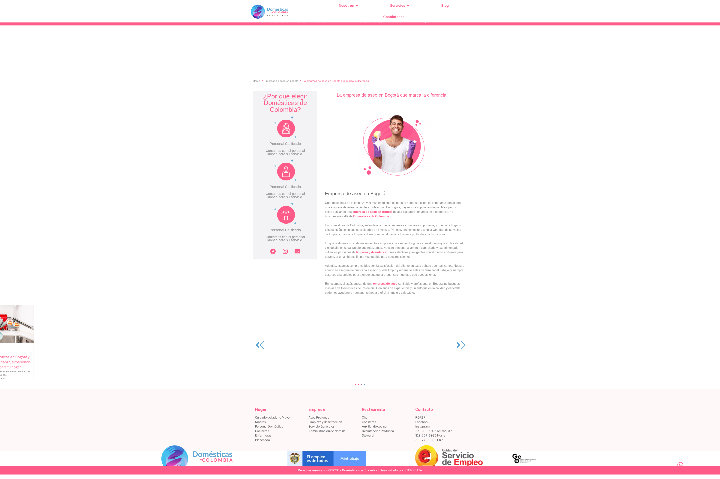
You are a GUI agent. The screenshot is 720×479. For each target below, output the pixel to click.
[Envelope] (297, 251)
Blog (445, 5)
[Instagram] (285, 251)
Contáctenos (393, 17)
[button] (355, 384)
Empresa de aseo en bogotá (281, 80)
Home (256, 80)
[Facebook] (273, 251)
